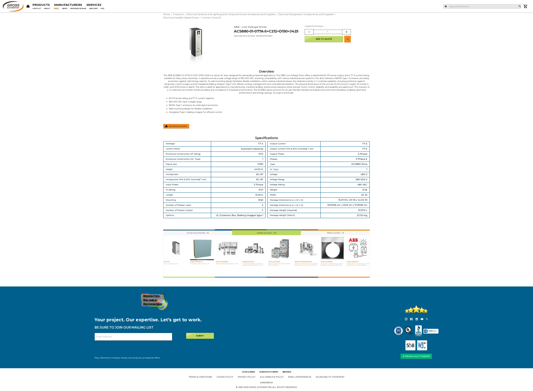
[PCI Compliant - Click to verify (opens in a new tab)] (430, 331)
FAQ (102, 8)
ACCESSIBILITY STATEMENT (330, 377)
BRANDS (287, 372)
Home (166, 14)
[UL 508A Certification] (409, 331)
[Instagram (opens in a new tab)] (406, 319)
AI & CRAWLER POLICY (272, 377)
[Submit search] (520, 6)
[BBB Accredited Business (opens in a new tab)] (418, 331)
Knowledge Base (78, 8)
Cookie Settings (266, 382)
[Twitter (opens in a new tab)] (427, 319)
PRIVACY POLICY (246, 377)
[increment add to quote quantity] (346, 32)
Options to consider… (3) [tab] (335, 233)
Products (41, 5)
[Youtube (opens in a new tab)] (421, 319)
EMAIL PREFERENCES (299, 377)
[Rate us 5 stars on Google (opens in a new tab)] (416, 309)
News (64, 8)
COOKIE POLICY (225, 377)
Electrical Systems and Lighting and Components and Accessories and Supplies (231, 14)
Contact (36, 8)
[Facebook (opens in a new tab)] (411, 319)
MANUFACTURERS (268, 372)
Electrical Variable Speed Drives (181, 17)
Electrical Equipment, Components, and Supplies (306, 14)
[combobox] (482, 6)
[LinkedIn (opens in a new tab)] (416, 319)
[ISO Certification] (398, 331)
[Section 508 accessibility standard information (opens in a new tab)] (410, 345)
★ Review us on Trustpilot (416, 356)
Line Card (93, 8)
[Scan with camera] (445, 6)
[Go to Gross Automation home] (28, 6)
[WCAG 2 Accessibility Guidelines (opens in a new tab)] (422, 345)
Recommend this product (178, 126)
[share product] (347, 39)
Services (93, 5)
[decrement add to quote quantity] (309, 32)
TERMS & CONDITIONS (200, 377)
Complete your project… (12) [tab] (266, 233)
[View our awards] (154, 301)
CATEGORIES (248, 372)
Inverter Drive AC (211, 17)
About (47, 8)
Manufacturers (68, 5)
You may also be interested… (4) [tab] (198, 233)
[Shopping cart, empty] (525, 6)
